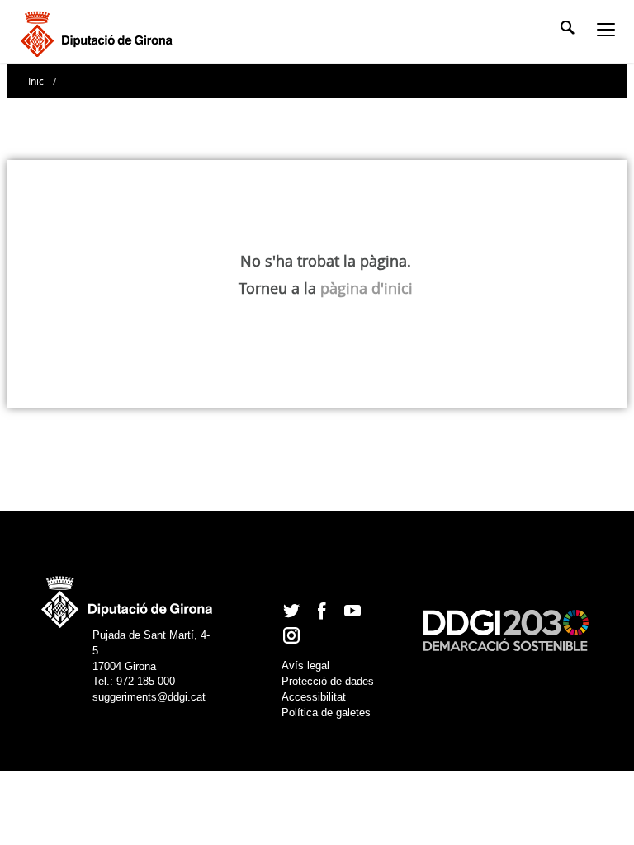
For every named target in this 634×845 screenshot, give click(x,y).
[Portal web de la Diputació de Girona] (127, 598)
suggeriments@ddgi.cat (149, 697)
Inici (38, 80)
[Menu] (609, 31)
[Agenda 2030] (506, 629)
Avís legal (305, 665)
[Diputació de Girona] (99, 32)
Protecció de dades (328, 681)
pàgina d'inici (366, 288)
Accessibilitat (314, 697)
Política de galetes (326, 712)
